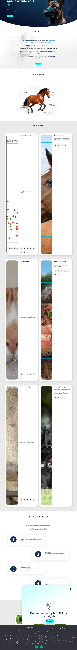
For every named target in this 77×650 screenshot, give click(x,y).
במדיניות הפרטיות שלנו (28, 634)
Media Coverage (50, 3)
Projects (33, 3)
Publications (41, 3)
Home (20, 3)
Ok (36, 647)
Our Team (26, 3)
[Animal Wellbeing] (57, 17)
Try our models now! (63, 140)
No (41, 647)
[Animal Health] (53, 15)
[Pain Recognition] (44, 11)
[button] (71, 589)
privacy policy (57, 644)
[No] (73, 638)
